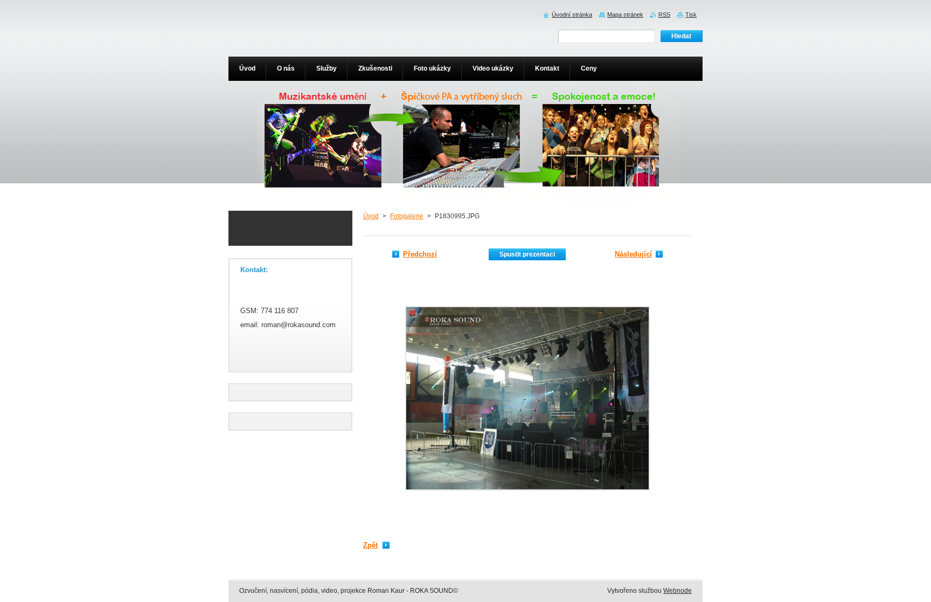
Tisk (691, 14)
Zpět (370, 545)
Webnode (677, 590)
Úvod (371, 216)
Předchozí (420, 254)
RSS (664, 14)
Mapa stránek (625, 14)
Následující (633, 254)
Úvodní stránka (572, 14)
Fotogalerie (406, 216)
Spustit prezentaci (527, 254)
